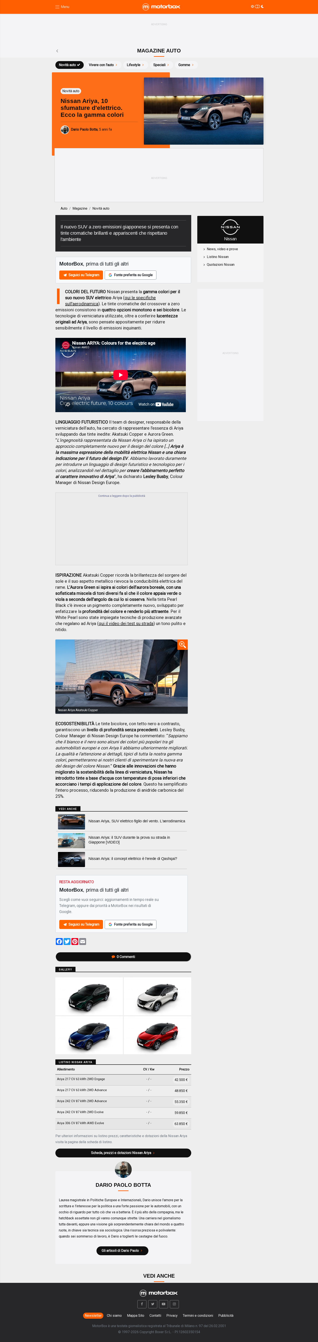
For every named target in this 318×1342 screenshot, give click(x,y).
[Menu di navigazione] (62, 7)
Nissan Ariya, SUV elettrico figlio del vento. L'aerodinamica (136, 821)
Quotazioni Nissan (220, 265)
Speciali (159, 65)
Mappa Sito (135, 1316)
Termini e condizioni (198, 1316)
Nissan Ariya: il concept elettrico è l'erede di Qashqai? (132, 858)
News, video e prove (222, 249)
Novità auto (67, 65)
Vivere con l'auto (101, 65)
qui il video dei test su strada (126, 623)
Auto (64, 208)
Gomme (184, 65)
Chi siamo (114, 1316)
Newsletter (93, 1316)
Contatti (155, 1316)
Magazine (79, 208)
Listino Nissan (218, 257)
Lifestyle (133, 65)
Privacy (172, 1316)
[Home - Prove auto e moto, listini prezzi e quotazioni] (161, 6)
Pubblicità (225, 1316)
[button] (141, 1304)
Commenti (126, 957)
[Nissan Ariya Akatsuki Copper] (121, 676)
